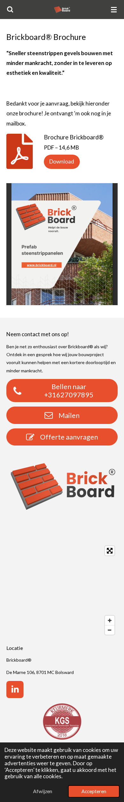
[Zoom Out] (109, 630)
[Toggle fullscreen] (109, 550)
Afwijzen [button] (42, 791)
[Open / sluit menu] (114, 9)
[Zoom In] (109, 620)
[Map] (62, 590)
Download (61, 161)
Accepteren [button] (93, 791)
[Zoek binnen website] (10, 9)
